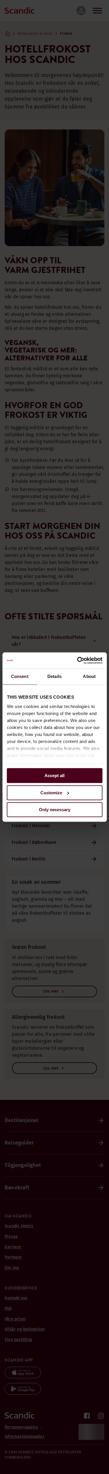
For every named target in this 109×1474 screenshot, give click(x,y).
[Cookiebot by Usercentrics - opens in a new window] (77, 660)
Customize (51, 792)
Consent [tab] (19, 676)
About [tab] (89, 676)
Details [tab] (54, 676)
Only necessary (54, 809)
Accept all (54, 775)
